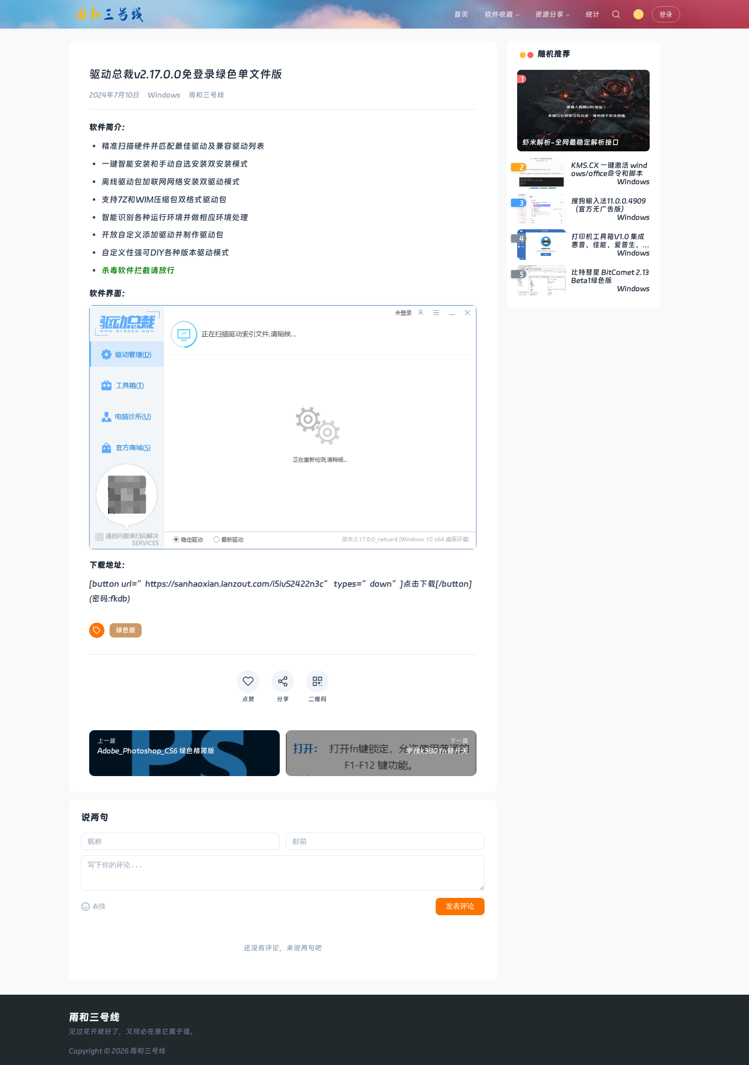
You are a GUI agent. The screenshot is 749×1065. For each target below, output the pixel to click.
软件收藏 (499, 14)
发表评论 (460, 906)
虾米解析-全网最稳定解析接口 (570, 142)
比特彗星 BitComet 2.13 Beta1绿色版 (610, 276)
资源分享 (549, 14)
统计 (592, 14)
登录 (666, 14)
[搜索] (616, 14)
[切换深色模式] (638, 14)
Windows (164, 95)
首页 (461, 14)
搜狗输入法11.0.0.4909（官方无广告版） (608, 205)
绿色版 (126, 630)
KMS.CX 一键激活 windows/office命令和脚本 (609, 169)
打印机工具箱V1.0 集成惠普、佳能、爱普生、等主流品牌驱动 (610, 240)
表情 (98, 906)
